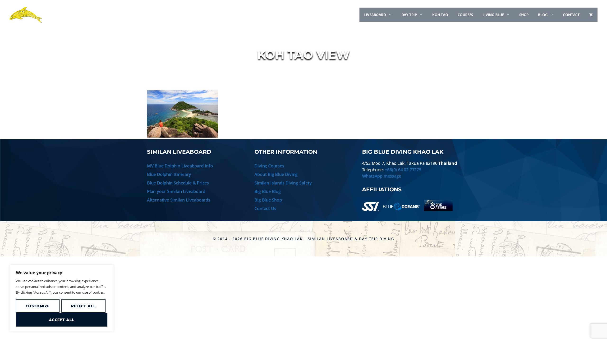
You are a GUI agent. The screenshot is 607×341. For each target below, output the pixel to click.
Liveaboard (375, 14)
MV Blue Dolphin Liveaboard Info (180, 166)
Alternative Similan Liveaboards (178, 200)
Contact (571, 14)
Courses (465, 14)
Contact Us (265, 208)
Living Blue (493, 14)
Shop (524, 14)
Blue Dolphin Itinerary (169, 174)
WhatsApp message (381, 176)
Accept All (61, 320)
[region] (61, 298)
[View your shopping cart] (591, 15)
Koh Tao (440, 14)
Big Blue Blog (267, 191)
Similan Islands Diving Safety (283, 183)
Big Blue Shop (268, 200)
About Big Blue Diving (276, 174)
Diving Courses (269, 166)
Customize (38, 306)
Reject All (83, 306)
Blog (542, 14)
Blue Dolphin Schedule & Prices (178, 183)
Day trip (409, 14)
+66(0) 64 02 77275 (403, 169)
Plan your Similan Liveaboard (176, 191)
